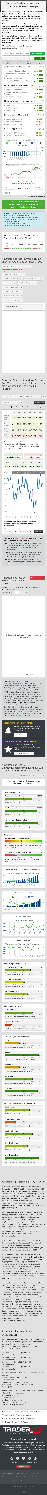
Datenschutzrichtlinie (9, 48)
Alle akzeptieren (37, 54)
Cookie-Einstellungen (22, 40)
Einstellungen (8, 54)
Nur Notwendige (22, 54)
